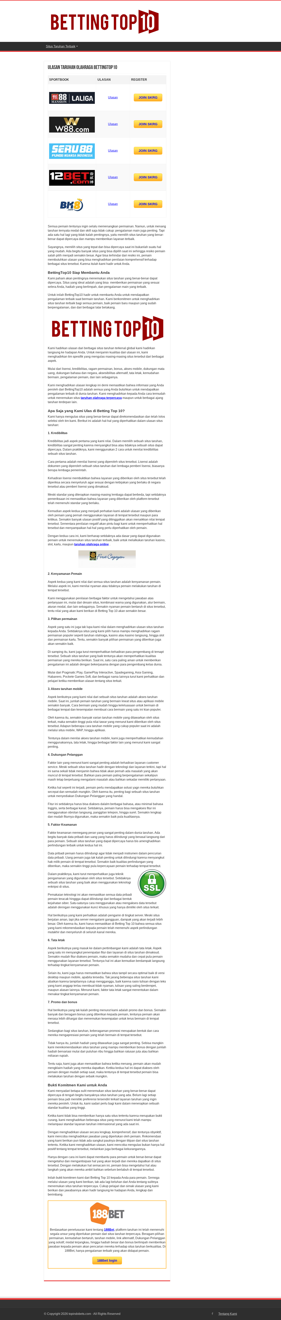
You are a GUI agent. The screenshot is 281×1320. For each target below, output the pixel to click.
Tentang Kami (227, 1313)
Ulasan (113, 97)
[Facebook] (212, 1313)
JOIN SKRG (148, 97)
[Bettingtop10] (104, 20)
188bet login (107, 1260)
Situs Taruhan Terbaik (60, 46)
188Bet (109, 1229)
